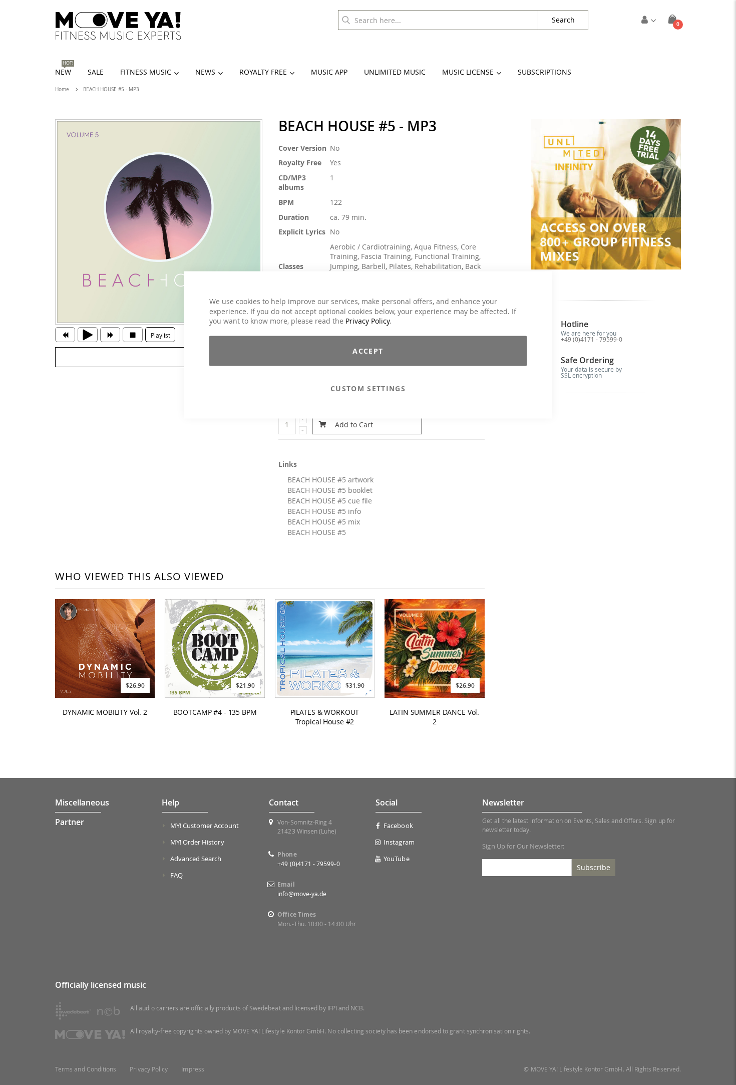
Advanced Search (196, 858)
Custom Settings (368, 388)
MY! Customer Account (204, 825)
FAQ (176, 875)
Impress (192, 1069)
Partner (69, 822)
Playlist (160, 335)
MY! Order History (197, 842)
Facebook (398, 825)
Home (62, 89)
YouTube (396, 858)
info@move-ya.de (301, 894)
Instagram (399, 842)
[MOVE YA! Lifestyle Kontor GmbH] (118, 26)
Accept (367, 350)
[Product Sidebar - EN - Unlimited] (606, 194)
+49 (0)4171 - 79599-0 (591, 339)
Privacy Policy (367, 321)
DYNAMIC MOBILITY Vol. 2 (105, 712)
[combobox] (438, 20)
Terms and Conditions (85, 1069)
